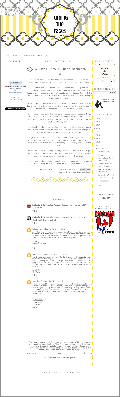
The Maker (36, 272)
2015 (98, 132)
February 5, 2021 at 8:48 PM (53, 281)
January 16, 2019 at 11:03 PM (54, 254)
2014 (98, 135)
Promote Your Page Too (15, 92)
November (102, 152)
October (101, 155)
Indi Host (36, 254)
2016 (98, 128)
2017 (98, 125)
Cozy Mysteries (79, 172)
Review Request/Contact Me (36, 55)
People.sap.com (39, 299)
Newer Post (31, 353)
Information (37, 301)
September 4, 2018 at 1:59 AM (53, 229)
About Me (17, 55)
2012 (98, 142)
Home (7, 55)
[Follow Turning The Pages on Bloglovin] (15, 84)
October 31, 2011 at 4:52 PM (74, 205)
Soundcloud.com (39, 243)
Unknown (35, 229)
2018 (98, 122)
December (102, 148)
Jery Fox (36, 281)
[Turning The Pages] (15, 91)
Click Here (37, 241)
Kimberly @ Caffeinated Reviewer (47, 205)
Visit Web (36, 305)
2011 (98, 145)
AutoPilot (36, 270)
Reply (34, 211)
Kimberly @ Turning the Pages (45, 217)
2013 (98, 139)
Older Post (87, 353)
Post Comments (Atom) (66, 358)
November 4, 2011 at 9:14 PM (74, 217)
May (100, 185)
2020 (98, 118)
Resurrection (103, 181)
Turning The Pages (60, 24)
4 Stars (69, 172)
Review (88, 172)
